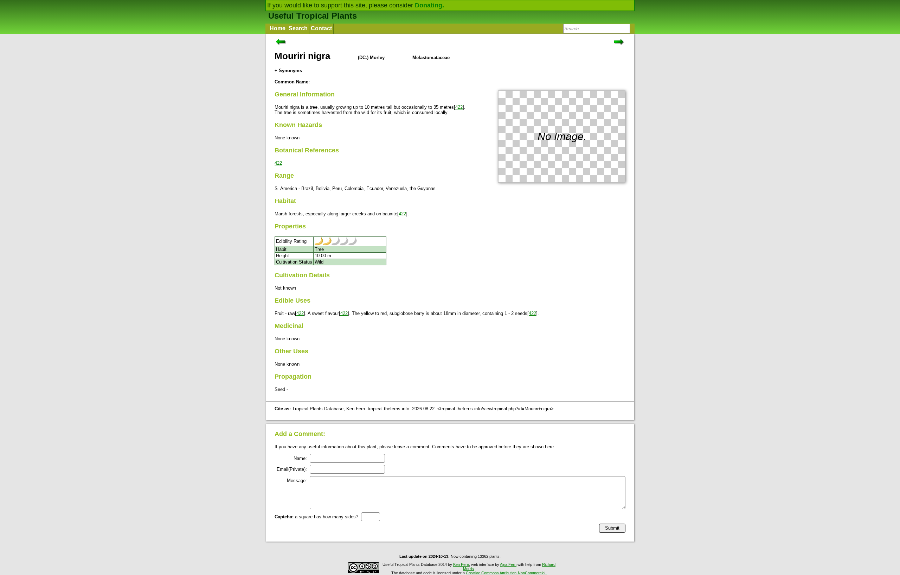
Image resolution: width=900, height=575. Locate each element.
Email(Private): (292, 469)
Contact (321, 28)
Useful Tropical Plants (312, 15)
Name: (300, 458)
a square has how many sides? (316, 516)
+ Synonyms (288, 70)
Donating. (429, 5)
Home (277, 28)
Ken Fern (461, 564)
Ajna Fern (508, 564)
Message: (297, 480)
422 (459, 107)
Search (298, 28)
